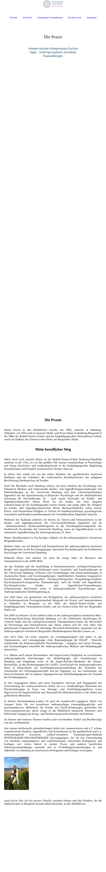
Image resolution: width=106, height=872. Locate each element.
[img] (53, 7)
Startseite (13, 17)
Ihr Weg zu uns (74, 17)
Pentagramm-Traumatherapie (50, 17)
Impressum (91, 17)
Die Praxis (27, 17)
